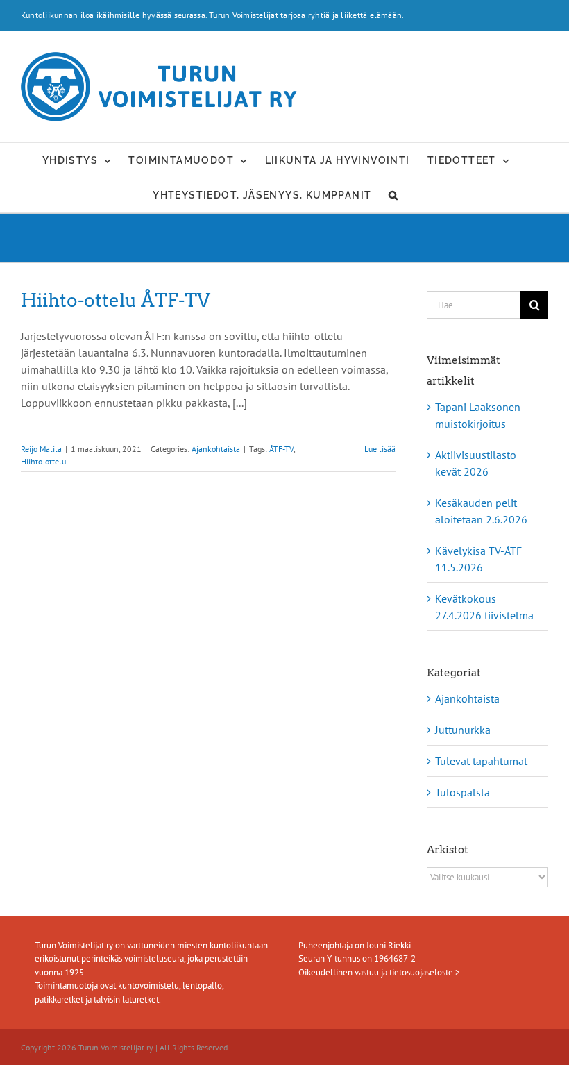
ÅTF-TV (281, 449)
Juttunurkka (463, 730)
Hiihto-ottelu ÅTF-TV (115, 300)
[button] (393, 195)
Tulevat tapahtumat (481, 761)
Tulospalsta (462, 792)
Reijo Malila (41, 449)
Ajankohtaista (216, 449)
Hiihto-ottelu (43, 461)
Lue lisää (380, 449)
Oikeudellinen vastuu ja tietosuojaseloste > (379, 972)
